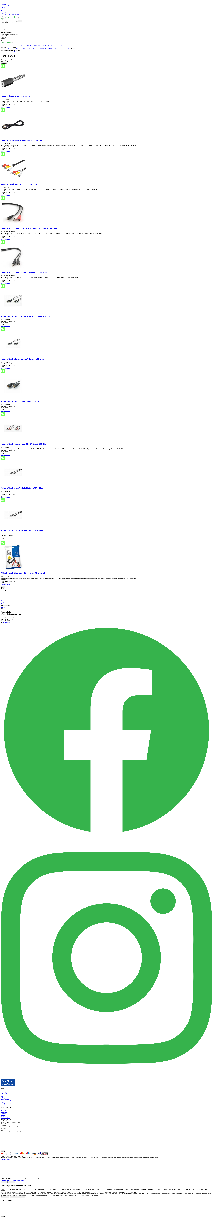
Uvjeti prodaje (4, 1093)
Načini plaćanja (5, 1098)
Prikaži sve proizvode (6, 32)
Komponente (52, 43)
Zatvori (3, 1151)
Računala (21, 43)
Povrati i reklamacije (6, 1099)
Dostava (3, 1095)
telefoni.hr (3, 1116)
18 (1, 601)
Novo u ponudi (5, 6)
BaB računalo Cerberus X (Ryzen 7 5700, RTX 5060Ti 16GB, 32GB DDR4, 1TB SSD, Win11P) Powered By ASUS (32, 45)
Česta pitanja (4, 7)
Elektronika (114, 43)
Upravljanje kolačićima (7, 1104)
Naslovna (3, 3)
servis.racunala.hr (5, 1118)
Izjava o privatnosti (6, 1101)
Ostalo (134, 43)
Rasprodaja (171, 43)
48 (4, 607)
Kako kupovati (4, 12)
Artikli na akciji (5, 4)
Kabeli (125, 43)
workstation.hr (4, 1113)
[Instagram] (106, 1078)
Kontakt (3, 13)
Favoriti (195, 43)
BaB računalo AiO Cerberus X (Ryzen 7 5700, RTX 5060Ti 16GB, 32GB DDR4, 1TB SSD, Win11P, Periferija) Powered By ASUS (36, 48)
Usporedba (206, 43)
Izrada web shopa (5, 1159)
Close (2, 587)
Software (84, 43)
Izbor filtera (4, 63)
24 (2, 607)
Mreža (74, 43)
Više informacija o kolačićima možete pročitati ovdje (14, 1180)
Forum (2, 9)
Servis (2, 10)
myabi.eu (3, 1115)
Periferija (65, 43)
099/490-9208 (15, 15)
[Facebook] (106, 836)
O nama (3, 1096)
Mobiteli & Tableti (99, 43)
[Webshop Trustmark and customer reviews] (8, 1085)
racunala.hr (3, 1110)
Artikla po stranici (5, 605)
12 (1, 607)
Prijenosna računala (36, 43)
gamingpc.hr (4, 1112)
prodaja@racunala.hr (6, 15)
